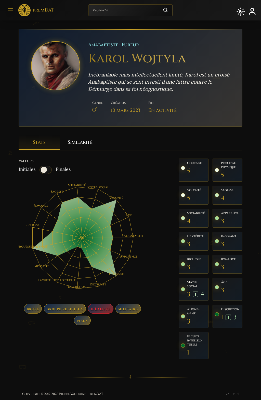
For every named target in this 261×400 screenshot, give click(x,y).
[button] (240, 11)
